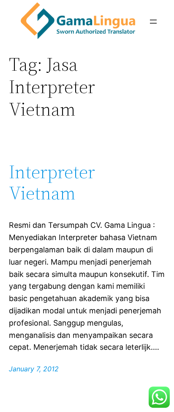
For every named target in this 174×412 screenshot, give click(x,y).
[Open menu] (153, 22)
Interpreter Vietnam (52, 182)
